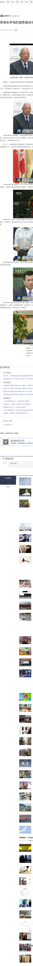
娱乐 (22, 2)
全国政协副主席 (9, 433)
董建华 (17, 433)
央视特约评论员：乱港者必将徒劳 (14, 407)
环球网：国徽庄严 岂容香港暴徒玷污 (15, 413)
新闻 (8, 2)
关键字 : (2, 433)
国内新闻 (14, 16)
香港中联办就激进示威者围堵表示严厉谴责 (17, 391)
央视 (15, 30)
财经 (17, 2)
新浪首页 (2, 2)
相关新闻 (8, 478)
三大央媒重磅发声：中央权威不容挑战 (16, 401)
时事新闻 (30, 840)
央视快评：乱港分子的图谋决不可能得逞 (17, 404)
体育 (13, 2)
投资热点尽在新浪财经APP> (8, 483)
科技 (26, 2)
